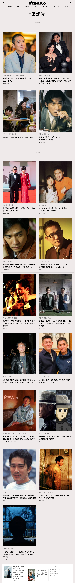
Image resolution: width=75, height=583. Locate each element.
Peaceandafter (7, 433)
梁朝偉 (14, 134)
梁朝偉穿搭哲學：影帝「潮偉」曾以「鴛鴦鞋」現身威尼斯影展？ (19, 209)
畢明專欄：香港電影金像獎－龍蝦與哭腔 (18, 137)
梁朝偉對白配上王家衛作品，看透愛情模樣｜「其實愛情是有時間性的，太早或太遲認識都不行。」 (19, 323)
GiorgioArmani (11, 75)
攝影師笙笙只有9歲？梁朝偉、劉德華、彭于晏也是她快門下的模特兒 (55, 209)
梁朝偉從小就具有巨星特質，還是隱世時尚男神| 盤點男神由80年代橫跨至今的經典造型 (19, 496)
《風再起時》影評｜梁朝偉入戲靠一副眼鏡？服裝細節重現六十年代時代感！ (54, 266)
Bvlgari (4, 75)
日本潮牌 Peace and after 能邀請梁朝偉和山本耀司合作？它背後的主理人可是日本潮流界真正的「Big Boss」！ (19, 439)
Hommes (45, 7)
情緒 (11, 261)
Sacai (45, 377)
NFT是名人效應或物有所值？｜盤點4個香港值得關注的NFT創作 (55, 437)
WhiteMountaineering (53, 377)
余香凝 (5, 134)
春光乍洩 (46, 492)
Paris (35, 7)
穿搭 (12, 205)
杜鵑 (40, 261)
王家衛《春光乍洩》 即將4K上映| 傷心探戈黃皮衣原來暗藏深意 (55, 496)
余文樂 (44, 433)
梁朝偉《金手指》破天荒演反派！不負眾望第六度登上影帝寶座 (55, 138)
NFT (40, 433)
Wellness (26, 7)
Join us (66, 7)
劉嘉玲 (41, 75)
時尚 (4, 205)
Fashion (9, 7)
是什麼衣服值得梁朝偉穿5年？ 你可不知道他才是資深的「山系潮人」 (55, 381)
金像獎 (49, 261)
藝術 (45, 134)
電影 (48, 134)
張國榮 (41, 492)
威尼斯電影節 (20, 75)
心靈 (45, 75)
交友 (4, 261)
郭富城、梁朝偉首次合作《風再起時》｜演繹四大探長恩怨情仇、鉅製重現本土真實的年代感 (55, 323)
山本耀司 (23, 433)
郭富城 (45, 318)
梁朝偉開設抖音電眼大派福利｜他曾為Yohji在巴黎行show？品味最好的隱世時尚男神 (19, 381)
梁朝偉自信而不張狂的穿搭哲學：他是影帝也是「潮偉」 (19, 79)
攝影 (40, 205)
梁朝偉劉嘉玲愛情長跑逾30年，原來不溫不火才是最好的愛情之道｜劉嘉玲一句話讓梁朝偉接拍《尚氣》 (55, 80)
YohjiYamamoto (15, 433)
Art (18, 7)
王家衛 (9, 318)
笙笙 (48, 205)
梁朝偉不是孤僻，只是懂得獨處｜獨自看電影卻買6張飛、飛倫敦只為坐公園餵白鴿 (19, 266)
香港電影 (14, 318)
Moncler (41, 377)
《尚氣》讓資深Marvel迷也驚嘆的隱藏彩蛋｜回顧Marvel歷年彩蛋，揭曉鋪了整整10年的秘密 (19, 554)
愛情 (48, 75)
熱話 (9, 549)
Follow (55, 7)
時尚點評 (5, 377)
